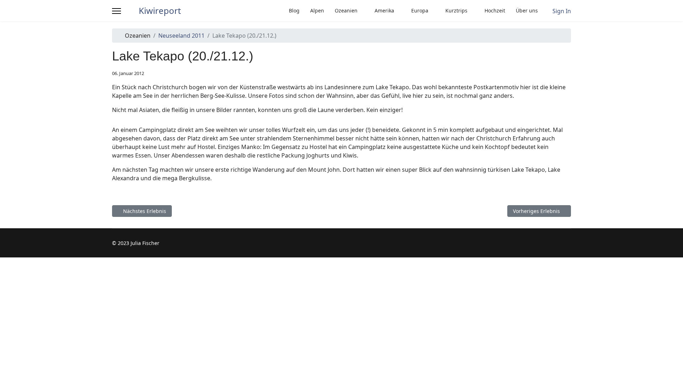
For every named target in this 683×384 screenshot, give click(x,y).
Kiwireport (160, 10)
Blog (294, 10)
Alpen (317, 10)
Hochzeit (495, 10)
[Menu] (116, 11)
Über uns (527, 10)
